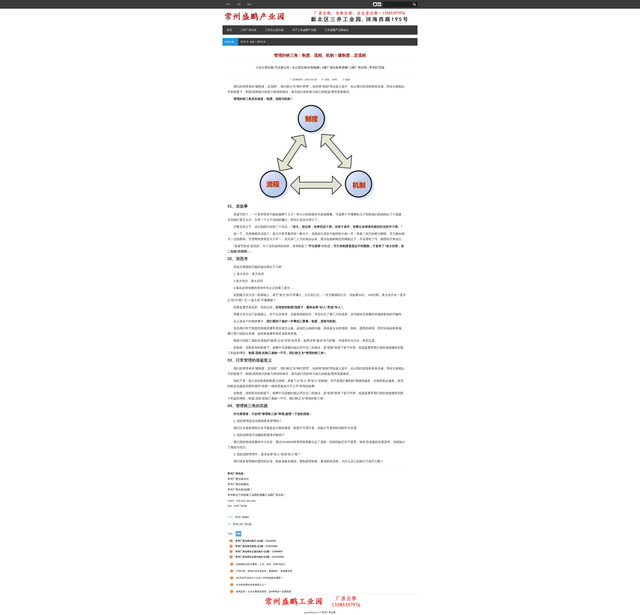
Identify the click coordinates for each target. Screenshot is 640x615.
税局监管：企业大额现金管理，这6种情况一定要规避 (263, 591)
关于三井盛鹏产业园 (304, 30)
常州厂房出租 (240, 506)
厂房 (238, 4)
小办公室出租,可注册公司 (273, 67)
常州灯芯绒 (376, 67)
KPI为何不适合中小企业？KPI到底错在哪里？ (259, 578)
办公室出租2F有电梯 (306, 67)
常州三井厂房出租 (242, 524)
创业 (252, 42)
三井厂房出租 (248, 30)
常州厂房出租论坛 (238, 478)
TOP (228, 4)
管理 (238, 534)
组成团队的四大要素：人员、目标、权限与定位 (260, 564)
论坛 (249, 4)
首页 (229, 30)
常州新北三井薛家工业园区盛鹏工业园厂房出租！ (257, 494)
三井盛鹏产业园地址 (337, 30)
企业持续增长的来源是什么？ (251, 584)
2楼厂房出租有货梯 (335, 67)
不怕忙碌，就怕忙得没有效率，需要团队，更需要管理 (264, 571)
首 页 (243, 42)
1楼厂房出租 (358, 67)
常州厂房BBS (242, 517)
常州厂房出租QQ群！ (240, 489)
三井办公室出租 (274, 30)
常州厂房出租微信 (238, 484)
